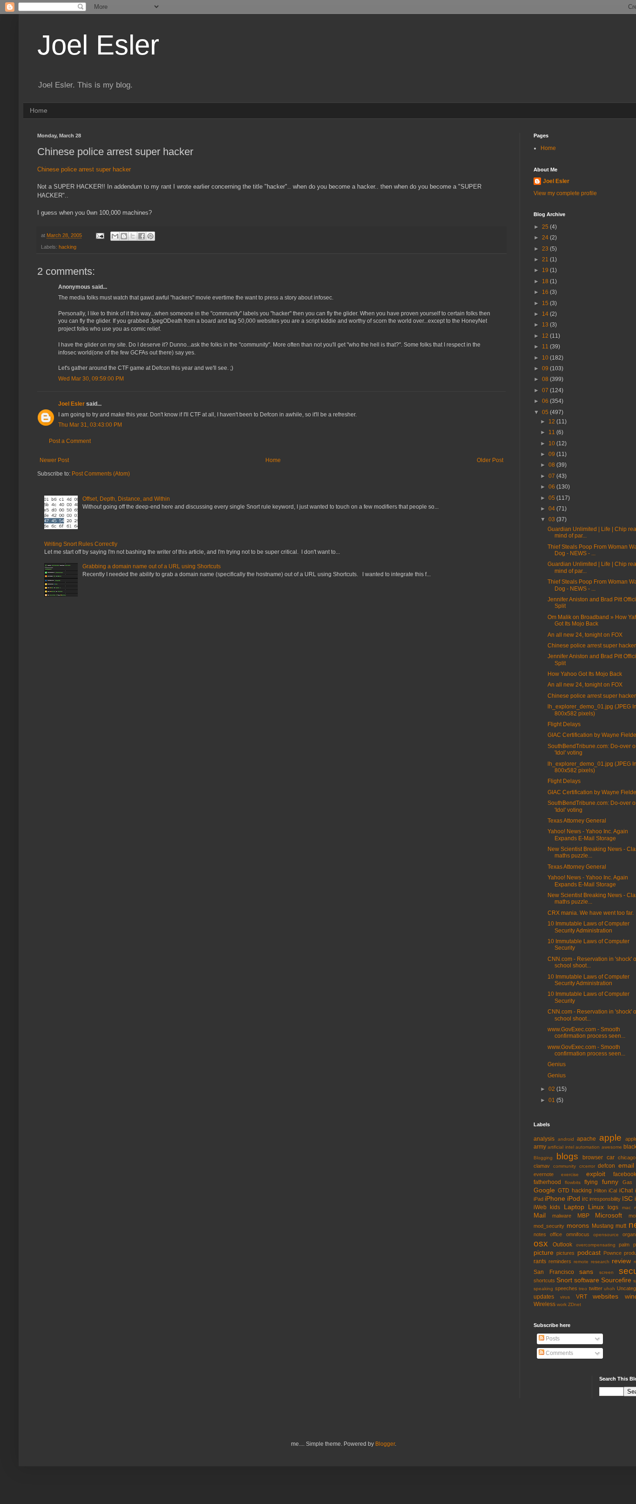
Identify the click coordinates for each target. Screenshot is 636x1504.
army (540, 1146)
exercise (570, 1174)
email (626, 1165)
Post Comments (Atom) (101, 473)
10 (546, 357)
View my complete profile (565, 193)
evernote (544, 1174)
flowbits (573, 1182)
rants (540, 1261)
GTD (563, 1190)
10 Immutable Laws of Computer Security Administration (588, 926)
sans (586, 1271)
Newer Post (54, 460)
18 (546, 281)
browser (592, 1157)
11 (546, 346)
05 (546, 412)
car (611, 1157)
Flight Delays (564, 724)
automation (587, 1147)
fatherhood (547, 1182)
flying (591, 1182)
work (562, 1304)
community (564, 1166)
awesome (612, 1147)
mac (626, 1207)
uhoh (609, 1288)
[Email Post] (100, 235)
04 (552, 508)
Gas (627, 1182)
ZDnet (574, 1304)
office (556, 1234)
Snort (564, 1280)
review (621, 1261)
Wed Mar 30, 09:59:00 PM (91, 378)
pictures (565, 1253)
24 (546, 237)
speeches (566, 1288)
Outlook (562, 1244)
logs (613, 1207)
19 (546, 270)
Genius (557, 1064)
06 (546, 401)
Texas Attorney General (577, 820)
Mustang (603, 1226)
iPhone (555, 1198)
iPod (573, 1198)
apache (586, 1139)
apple (610, 1138)
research (600, 1261)
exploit (595, 1173)
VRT (581, 1296)
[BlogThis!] (124, 236)
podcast (589, 1252)
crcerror (587, 1166)
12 (546, 336)
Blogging (543, 1157)
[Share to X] (132, 236)
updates (544, 1296)
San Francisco (554, 1272)
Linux (596, 1207)
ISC (627, 1198)
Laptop (574, 1207)
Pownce (612, 1253)
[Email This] (115, 236)
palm (624, 1244)
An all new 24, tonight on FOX (585, 635)
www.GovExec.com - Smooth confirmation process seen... (586, 1032)
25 (546, 227)
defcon (606, 1166)
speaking (543, 1288)
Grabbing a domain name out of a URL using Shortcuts (151, 566)
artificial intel (561, 1147)
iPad (538, 1199)
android (566, 1139)
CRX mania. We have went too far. (591, 913)
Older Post (490, 460)
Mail (540, 1215)
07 (546, 390)
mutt (621, 1226)
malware (561, 1215)
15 (546, 303)
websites (605, 1296)
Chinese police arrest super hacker (84, 169)
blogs (567, 1156)
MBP (583, 1215)
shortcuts (544, 1280)
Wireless (544, 1304)
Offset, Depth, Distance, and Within (126, 499)
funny (610, 1181)
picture (544, 1252)
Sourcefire (616, 1280)
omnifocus (577, 1234)
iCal (613, 1190)
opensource (606, 1234)
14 (546, 314)
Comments (558, 1353)
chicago (627, 1157)
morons (578, 1225)
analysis (544, 1139)
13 (546, 324)
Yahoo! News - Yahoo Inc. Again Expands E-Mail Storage (588, 834)
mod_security (549, 1226)
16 (546, 292)
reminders (559, 1261)
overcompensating (596, 1244)
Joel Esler (98, 45)
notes (540, 1234)
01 (552, 1100)
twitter (595, 1288)
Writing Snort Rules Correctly (80, 544)
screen (606, 1272)
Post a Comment (70, 441)
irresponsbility (605, 1199)
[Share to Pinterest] (150, 236)
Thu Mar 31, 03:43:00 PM (90, 425)
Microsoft (608, 1215)
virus (565, 1297)
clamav (542, 1166)
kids (555, 1207)
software (586, 1280)
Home (38, 110)
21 (546, 259)
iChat (626, 1190)
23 (546, 248)
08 (546, 379)
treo (583, 1288)
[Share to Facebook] (141, 236)
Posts (552, 1338)
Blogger (385, 1444)
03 (552, 519)
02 (552, 1089)
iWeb (540, 1207)
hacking (67, 247)
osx (541, 1243)
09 (546, 368)
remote (581, 1261)
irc (585, 1199)
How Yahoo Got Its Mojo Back (585, 674)
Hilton (600, 1190)
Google (544, 1190)
